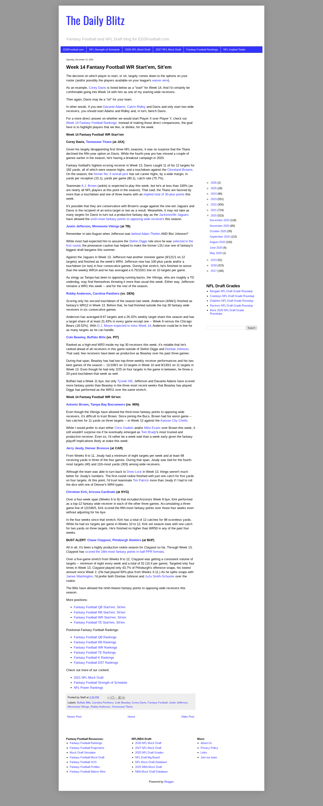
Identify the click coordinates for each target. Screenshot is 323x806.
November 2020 (220, 225)
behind (136, 233)
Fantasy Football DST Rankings (96, 662)
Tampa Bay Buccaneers (107, 404)
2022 (214, 204)
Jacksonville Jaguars (174, 214)
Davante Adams (114, 106)
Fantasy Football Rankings (202, 49)
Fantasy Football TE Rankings (95, 652)
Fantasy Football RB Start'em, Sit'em (99, 612)
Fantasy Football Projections (87, 747)
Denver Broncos (97, 448)
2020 (214, 215)
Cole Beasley (75, 337)
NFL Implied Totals (234, 49)
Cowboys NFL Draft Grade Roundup (232, 296)
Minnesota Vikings (105, 226)
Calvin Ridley (136, 106)
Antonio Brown (77, 404)
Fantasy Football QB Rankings (95, 637)
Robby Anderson (78, 293)
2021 (214, 210)
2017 (214, 270)
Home (131, 716)
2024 (214, 193)
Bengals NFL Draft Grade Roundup (231, 291)
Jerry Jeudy (74, 448)
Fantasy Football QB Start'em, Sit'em (99, 607)
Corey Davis (97, 87)
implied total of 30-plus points (164, 194)
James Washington (79, 576)
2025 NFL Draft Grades (149, 752)
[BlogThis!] (113, 698)
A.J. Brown (89, 185)
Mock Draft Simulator (83, 752)
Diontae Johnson (176, 349)
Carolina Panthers (106, 293)
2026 (214, 182)
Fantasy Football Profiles (85, 766)
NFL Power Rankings (88, 687)
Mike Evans (152, 427)
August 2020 (218, 242)
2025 (214, 188)
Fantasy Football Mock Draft (87, 757)
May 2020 (216, 253)
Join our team (209, 757)
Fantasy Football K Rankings (94, 657)
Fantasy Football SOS (83, 762)
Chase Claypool (98, 540)
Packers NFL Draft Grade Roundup (231, 305)
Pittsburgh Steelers (126, 540)
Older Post (187, 716)
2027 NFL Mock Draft (168, 49)
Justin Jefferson (78, 226)
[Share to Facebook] (120, 698)
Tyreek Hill (124, 381)
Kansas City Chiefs (174, 420)
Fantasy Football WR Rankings (95, 647)
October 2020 (218, 231)
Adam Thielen (150, 233)
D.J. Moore (105, 325)
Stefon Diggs (138, 241)
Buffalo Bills (96, 337)
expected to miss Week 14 (132, 325)
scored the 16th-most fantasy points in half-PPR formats (124, 551)
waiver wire (160, 80)
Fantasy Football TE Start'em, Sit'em (99, 622)
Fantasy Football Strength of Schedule (100, 682)
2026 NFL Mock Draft (137, 49)
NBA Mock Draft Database (151, 771)
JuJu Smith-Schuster (159, 576)
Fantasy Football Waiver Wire (87, 771)
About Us (206, 743)
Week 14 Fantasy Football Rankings (91, 122)
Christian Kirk (76, 491)
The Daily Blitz (95, 20)
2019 (214, 260)
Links (204, 752)
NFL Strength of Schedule (104, 49)
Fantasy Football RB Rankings (95, 642)
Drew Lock (134, 471)
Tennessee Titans (99, 141)
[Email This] (109, 698)
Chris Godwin (124, 427)
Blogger (168, 781)
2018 (214, 265)
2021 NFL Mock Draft (89, 677)
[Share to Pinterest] (123, 698)
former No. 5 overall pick (111, 174)
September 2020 (220, 236)
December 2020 (220, 220)
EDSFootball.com (73, 49)
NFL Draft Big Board (147, 757)
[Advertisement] (231, 114)
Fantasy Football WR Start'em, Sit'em (100, 617)
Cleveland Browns (180, 169)
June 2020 (216, 247)
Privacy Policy (209, 747)
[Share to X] (116, 698)
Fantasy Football (157, 702)
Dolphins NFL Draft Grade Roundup (231, 300)
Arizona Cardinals (102, 491)
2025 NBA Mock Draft (148, 766)
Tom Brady (148, 432)
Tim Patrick (141, 480)
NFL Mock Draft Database (151, 762)
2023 (214, 199)
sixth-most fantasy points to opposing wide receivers (127, 219)
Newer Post (74, 716)
